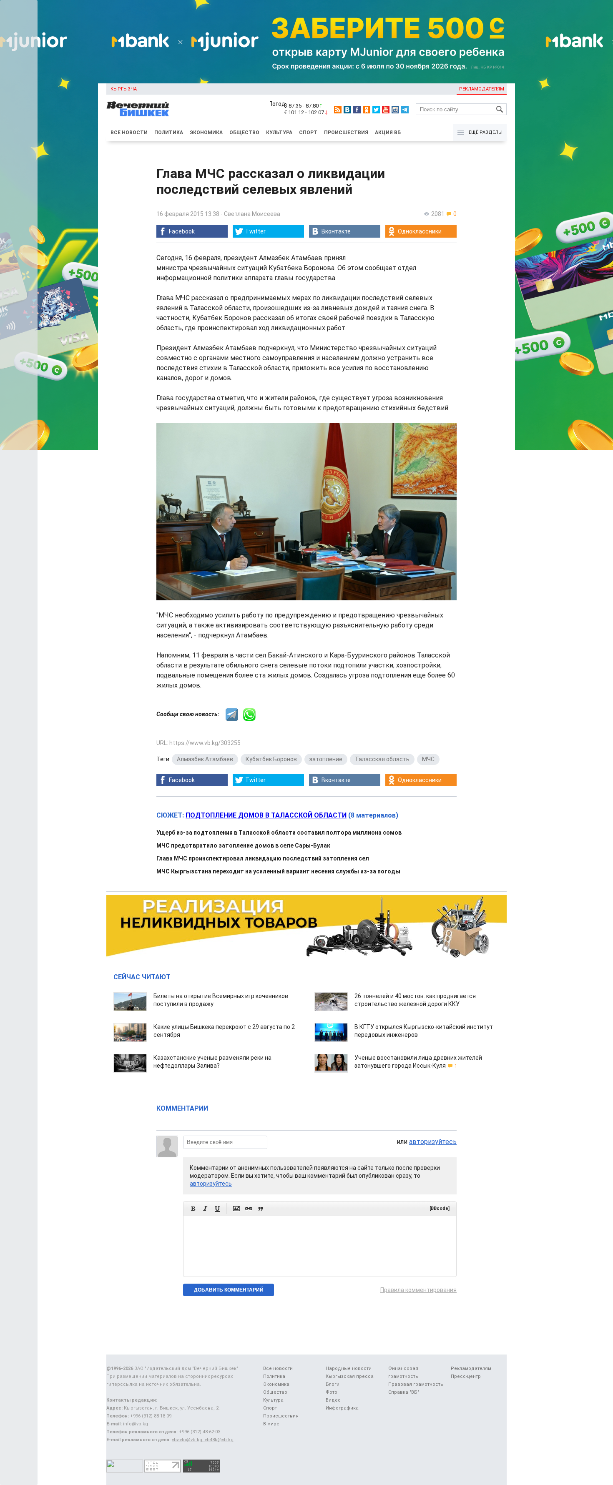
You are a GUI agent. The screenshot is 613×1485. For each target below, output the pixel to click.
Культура (279, 132)
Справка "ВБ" (403, 1392)
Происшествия (346, 132)
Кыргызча (124, 89)
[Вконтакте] (347, 109)
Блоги (332, 1384)
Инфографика (342, 1408)
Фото (331, 1392)
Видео (333, 1400)
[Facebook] (357, 109)
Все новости (129, 132)
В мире (271, 1424)
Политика (168, 132)
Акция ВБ (388, 132)
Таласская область (382, 759)
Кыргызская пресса (350, 1376)
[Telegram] (405, 109)
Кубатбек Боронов (271, 759)
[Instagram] (395, 109)
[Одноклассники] (366, 109)
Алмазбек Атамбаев (205, 759)
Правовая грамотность (415, 1384)
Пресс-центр (466, 1376)
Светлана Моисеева (252, 214)
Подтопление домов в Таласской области (266, 815)
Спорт (308, 132)
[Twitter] (376, 109)
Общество (244, 132)
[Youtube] (385, 109)
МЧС (428, 759)
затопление (325, 759)
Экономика (206, 132)
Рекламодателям (481, 89)
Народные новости (349, 1368)
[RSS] (338, 109)
